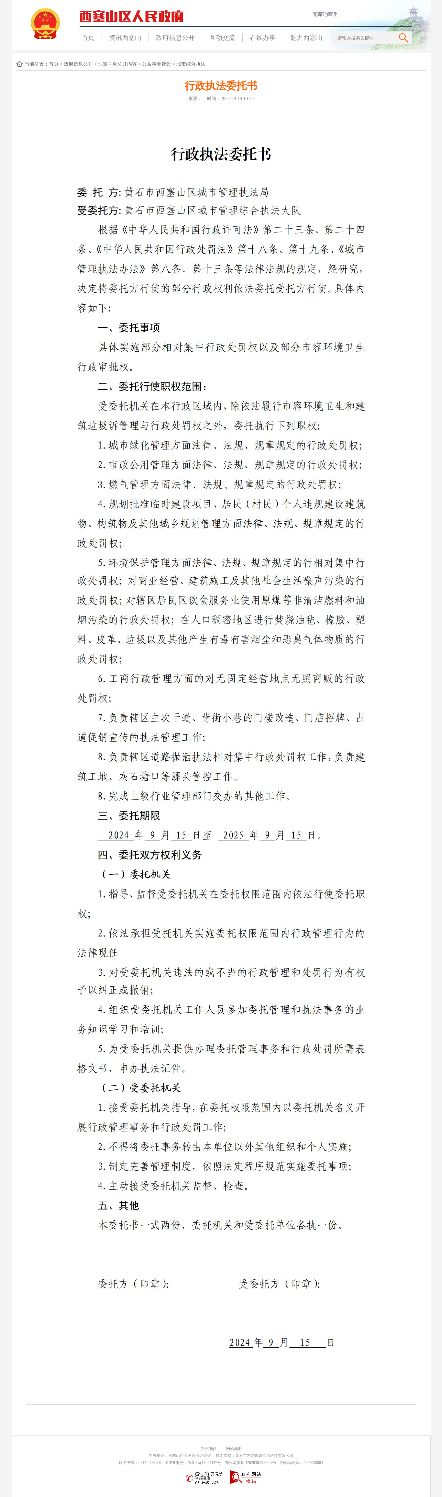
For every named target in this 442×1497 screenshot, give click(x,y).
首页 (88, 37)
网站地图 (234, 1448)
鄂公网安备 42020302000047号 (250, 1462)
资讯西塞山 (125, 37)
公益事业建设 (156, 64)
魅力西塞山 (306, 37)
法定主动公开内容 (117, 64)
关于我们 (208, 1448)
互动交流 (222, 37)
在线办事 (263, 37)
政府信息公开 (175, 37)
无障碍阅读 (325, 14)
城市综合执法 (190, 64)
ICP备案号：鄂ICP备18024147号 (193, 1462)
